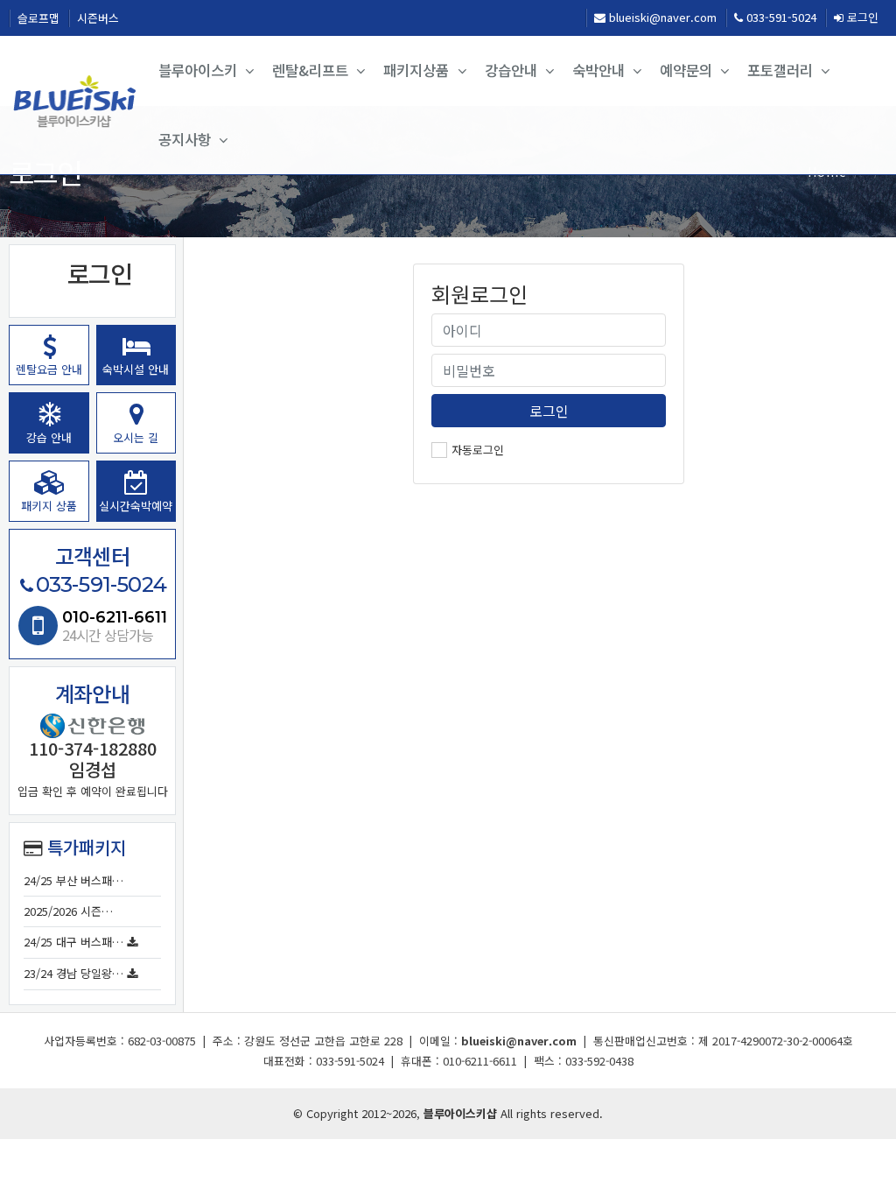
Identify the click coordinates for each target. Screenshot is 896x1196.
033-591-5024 (779, 17)
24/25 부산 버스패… (73, 880)
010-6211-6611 (114, 617)
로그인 (861, 17)
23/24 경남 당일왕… (73, 973)
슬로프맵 (39, 18)
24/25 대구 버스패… (73, 941)
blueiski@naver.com (661, 17)
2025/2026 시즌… (68, 911)
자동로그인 (478, 449)
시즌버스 (98, 18)
